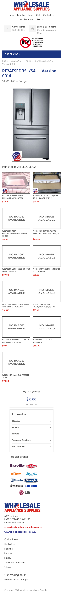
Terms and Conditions (21, 440)
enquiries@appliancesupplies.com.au (23, 527)
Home (11, 15)
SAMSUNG (16, 61)
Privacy (15, 433)
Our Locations (27, 19)
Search (40, 19)
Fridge (28, 61)
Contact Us (48, 15)
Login (30, 15)
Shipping (16, 421)
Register (21, 15)
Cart (38, 15)
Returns (15, 427)
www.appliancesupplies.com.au (20, 532)
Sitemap (8, 567)
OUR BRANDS (12, 54)
